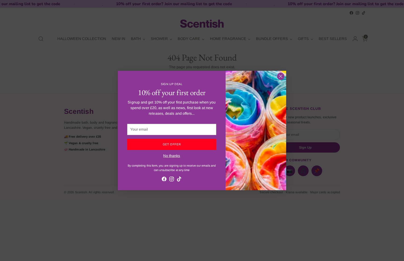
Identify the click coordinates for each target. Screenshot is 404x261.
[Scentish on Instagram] (171, 179)
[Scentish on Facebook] (164, 179)
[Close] (280, 76)
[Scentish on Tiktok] (179, 179)
